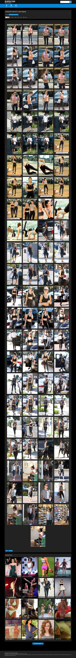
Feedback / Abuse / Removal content (11, 652)
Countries (16, 6)
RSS (26, 653)
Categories (11, 6)
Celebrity (10, 550)
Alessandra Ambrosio (13, 14)
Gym (7, 550)
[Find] (70, 2)
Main (6, 6)
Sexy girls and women (10, 2)
